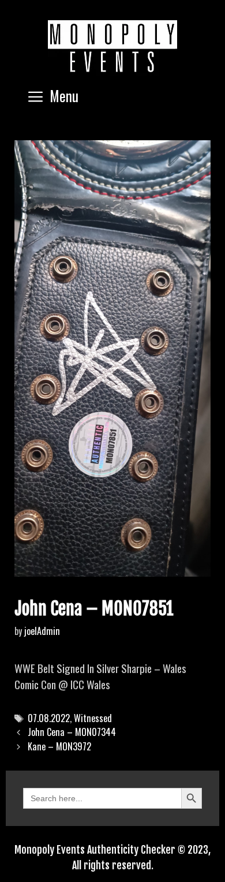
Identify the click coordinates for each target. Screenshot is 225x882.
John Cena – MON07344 (72, 732)
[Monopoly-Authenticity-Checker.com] (112, 46)
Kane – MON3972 (59, 746)
